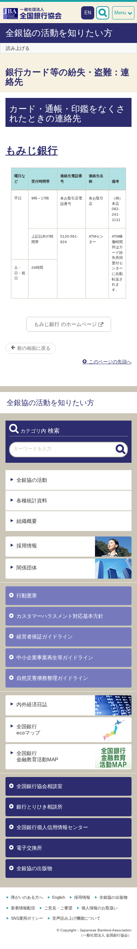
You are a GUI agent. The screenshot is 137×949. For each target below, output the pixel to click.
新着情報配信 (23, 908)
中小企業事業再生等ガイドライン (54, 657)
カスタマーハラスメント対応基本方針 (59, 616)
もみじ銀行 (31, 150)
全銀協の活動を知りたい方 (59, 33)
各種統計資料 (31, 500)
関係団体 (26, 568)
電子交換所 (29, 848)
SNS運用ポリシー (27, 918)
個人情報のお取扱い (99, 908)
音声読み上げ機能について (76, 918)
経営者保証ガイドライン (44, 637)
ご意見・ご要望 (58, 908)
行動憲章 (26, 595)
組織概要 (26, 521)
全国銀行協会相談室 (39, 786)
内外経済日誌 (31, 704)
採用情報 (26, 546)
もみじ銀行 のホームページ (66, 324)
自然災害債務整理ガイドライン (52, 678)
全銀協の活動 (31, 480)
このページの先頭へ (109, 361)
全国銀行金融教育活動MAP (37, 756)
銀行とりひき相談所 (39, 807)
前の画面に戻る (33, 348)
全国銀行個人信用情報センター (52, 827)
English (58, 897)
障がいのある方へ (27, 897)
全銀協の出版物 (34, 868)
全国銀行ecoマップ (28, 729)
